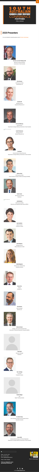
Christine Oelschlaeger (24, 37)
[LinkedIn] (22, 468)
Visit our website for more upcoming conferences (7, 462)
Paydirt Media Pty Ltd (21, 470)
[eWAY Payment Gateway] (34, 457)
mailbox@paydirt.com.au (7, 457)
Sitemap (8, 459)
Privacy (2, 459)
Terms (5, 459)
